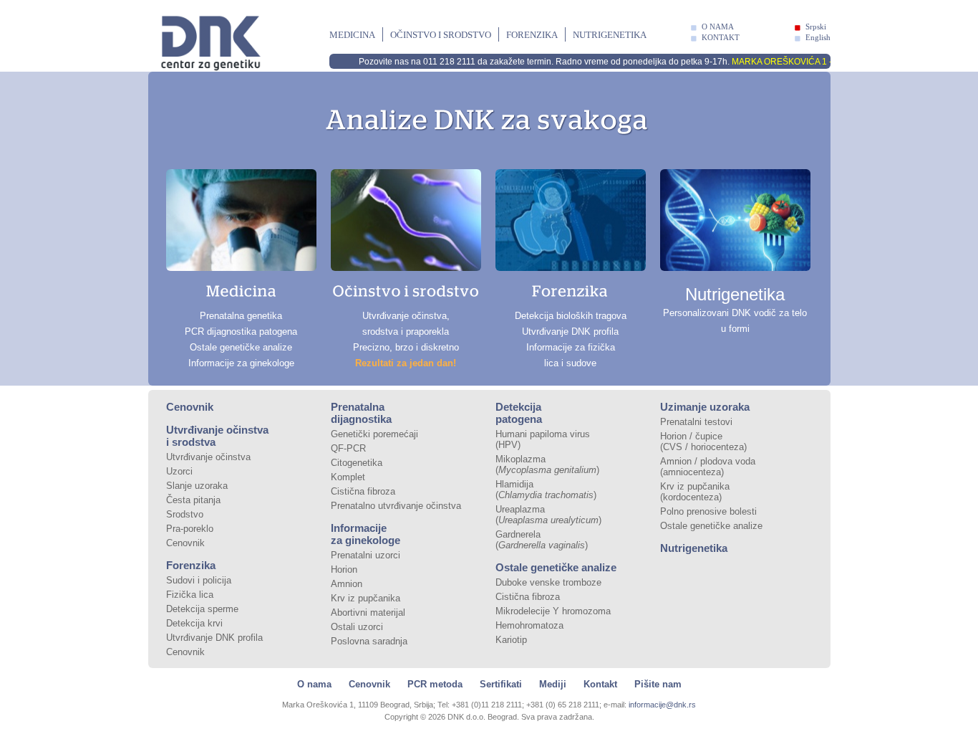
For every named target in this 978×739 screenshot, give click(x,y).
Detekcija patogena (518, 413)
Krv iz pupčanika (365, 598)
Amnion (346, 583)
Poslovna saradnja (369, 641)
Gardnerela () (541, 539)
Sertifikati (501, 684)
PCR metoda (435, 684)
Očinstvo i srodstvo (440, 34)
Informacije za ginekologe (365, 534)
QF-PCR (348, 448)
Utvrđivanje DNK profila (214, 637)
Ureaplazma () (548, 514)
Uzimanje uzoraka (705, 407)
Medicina (352, 34)
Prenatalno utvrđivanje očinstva (396, 505)
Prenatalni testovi (696, 421)
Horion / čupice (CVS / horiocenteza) (703, 441)
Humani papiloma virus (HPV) (542, 439)
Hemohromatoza (529, 625)
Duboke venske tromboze (548, 582)
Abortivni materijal (368, 612)
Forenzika (532, 34)
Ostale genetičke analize (555, 567)
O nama (314, 684)
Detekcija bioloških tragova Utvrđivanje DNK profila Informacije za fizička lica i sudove (570, 339)
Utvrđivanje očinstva (208, 457)
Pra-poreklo (189, 528)
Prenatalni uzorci (365, 555)
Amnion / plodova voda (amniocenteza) (707, 466)
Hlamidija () (545, 489)
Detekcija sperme (202, 609)
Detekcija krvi (194, 623)
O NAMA (718, 26)
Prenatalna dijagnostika (361, 413)
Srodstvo (184, 514)
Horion (344, 569)
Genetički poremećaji (374, 434)
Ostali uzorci (357, 626)
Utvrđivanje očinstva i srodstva (217, 436)
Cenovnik (189, 407)
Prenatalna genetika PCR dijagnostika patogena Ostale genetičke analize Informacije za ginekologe (241, 339)
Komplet (348, 477)
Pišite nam (658, 684)
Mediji (552, 684)
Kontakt (600, 684)
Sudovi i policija (198, 580)
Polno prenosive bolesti (708, 511)
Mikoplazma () (547, 464)
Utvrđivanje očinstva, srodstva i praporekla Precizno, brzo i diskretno (406, 339)
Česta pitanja (193, 500)
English (818, 37)
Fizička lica (189, 594)
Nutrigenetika (610, 34)
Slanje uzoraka (197, 485)
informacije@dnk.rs (662, 704)
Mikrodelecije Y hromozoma (553, 611)
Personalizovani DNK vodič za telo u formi (735, 309)
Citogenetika (356, 462)
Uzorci (179, 471)
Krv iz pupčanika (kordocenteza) (695, 491)
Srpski (815, 26)
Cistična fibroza (363, 491)
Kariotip (511, 639)
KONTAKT (721, 37)
